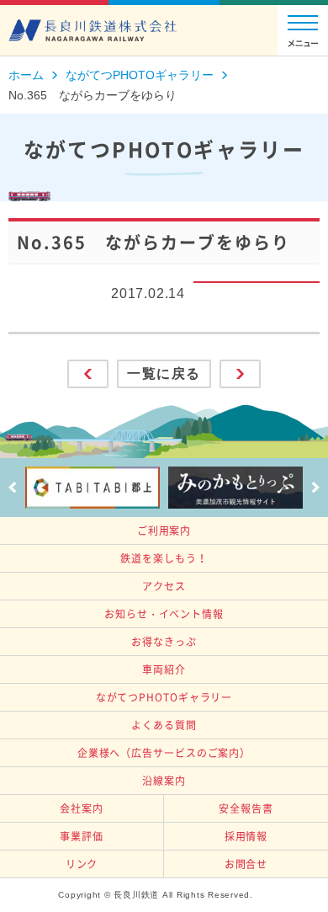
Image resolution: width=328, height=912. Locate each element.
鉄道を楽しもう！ (163, 558)
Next (315, 487)
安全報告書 (246, 808)
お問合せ (246, 864)
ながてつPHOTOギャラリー (164, 697)
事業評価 (81, 836)
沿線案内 (164, 780)
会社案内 (81, 808)
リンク (82, 864)
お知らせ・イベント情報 (164, 613)
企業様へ (164, 752)
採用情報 (246, 836)
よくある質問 (163, 725)
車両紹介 (164, 669)
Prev (12, 487)
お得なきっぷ (163, 641)
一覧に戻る (164, 373)
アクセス (164, 586)
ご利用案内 (164, 530)
